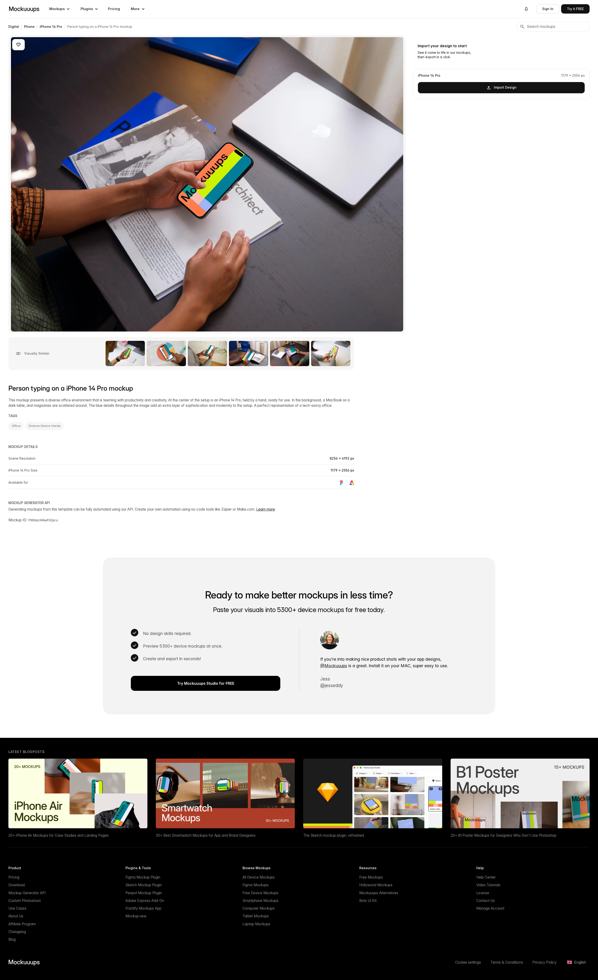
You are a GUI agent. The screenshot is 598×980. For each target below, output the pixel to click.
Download (16, 885)
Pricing (114, 9)
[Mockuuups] (24, 9)
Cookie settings (468, 962)
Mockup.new (135, 916)
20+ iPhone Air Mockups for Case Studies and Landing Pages (58, 835)
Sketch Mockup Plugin (143, 885)
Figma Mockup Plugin (142, 877)
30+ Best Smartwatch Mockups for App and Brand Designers (206, 835)
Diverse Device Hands (45, 426)
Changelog (17, 932)
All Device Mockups (258, 877)
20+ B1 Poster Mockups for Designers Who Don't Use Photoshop (503, 835)
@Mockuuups (333, 665)
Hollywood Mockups (375, 885)
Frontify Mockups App (143, 908)
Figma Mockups (255, 885)
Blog (12, 939)
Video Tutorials (488, 885)
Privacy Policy (544, 962)
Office (16, 426)
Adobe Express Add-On (144, 900)
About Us (15, 916)
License (482, 893)
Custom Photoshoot (24, 900)
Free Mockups (371, 877)
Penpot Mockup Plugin (143, 893)
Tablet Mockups (255, 916)
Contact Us (485, 900)
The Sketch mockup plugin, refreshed (333, 835)
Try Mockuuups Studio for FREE (205, 683)
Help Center (486, 877)
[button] (59, 9)
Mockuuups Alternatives (378, 893)
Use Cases (17, 908)
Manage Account (490, 908)
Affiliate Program (22, 924)
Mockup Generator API (27, 893)
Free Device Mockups (260, 893)
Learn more (265, 509)
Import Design (505, 87)
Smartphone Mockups (260, 900)
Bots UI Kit (368, 900)
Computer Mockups (258, 908)
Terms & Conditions (506, 962)
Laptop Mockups (256, 924)
